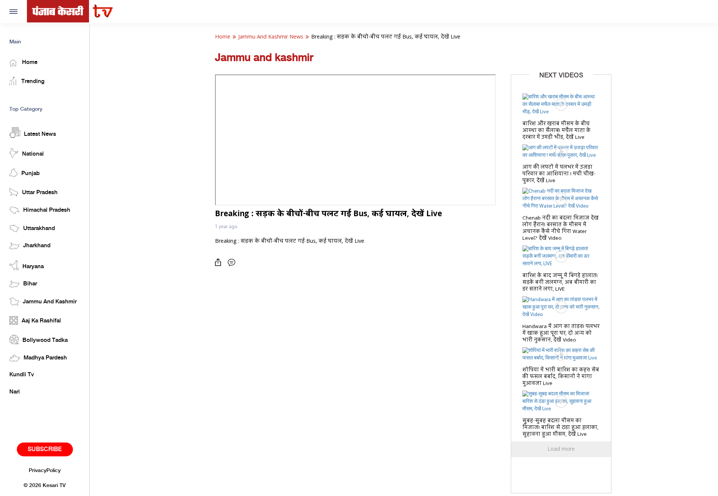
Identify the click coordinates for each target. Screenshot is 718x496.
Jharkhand (36, 246)
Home (29, 62)
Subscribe (45, 449)
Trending (32, 82)
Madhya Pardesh (45, 358)
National (33, 154)
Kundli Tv (21, 375)
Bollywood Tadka (45, 340)
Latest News (40, 134)
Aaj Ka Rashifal (41, 321)
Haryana (33, 267)
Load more (561, 449)
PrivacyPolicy (45, 470)
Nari (14, 392)
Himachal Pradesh (46, 210)
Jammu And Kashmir (50, 302)
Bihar (30, 284)
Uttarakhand (39, 229)
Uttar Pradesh (40, 193)
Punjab (30, 174)
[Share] (220, 262)
